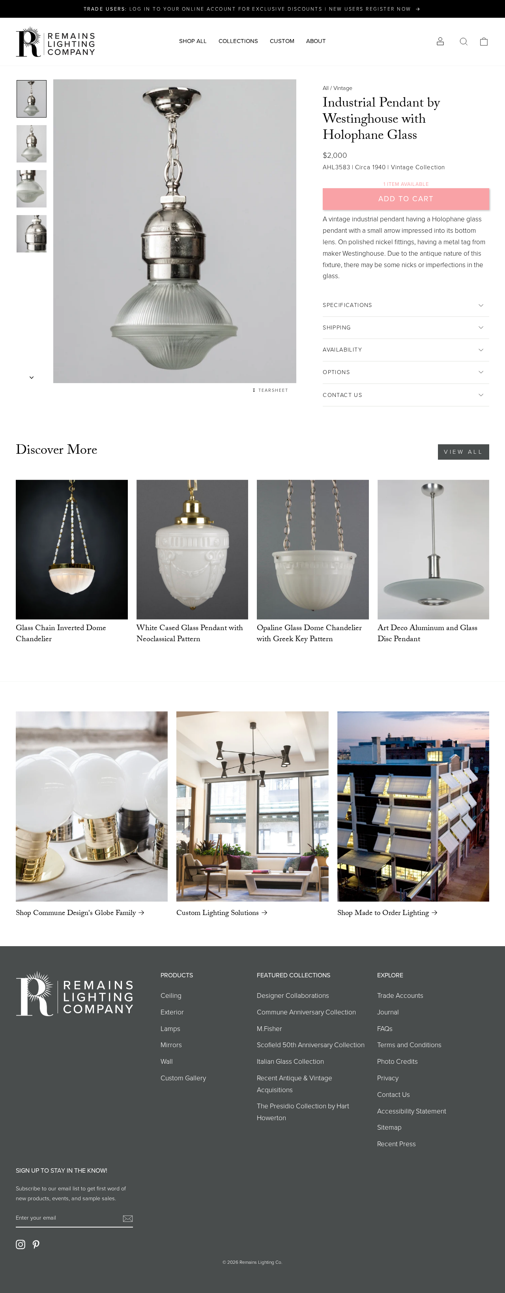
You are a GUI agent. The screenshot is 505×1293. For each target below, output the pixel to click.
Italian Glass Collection (290, 1061)
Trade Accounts (400, 995)
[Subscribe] (128, 1218)
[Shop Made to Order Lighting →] (413, 806)
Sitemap (389, 1127)
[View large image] (32, 99)
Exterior (172, 1012)
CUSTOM (282, 41)
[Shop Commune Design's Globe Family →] (92, 806)
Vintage (342, 88)
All (326, 88)
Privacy (387, 1078)
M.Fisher (269, 1029)
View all (463, 451)
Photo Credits (397, 1061)
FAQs (385, 1029)
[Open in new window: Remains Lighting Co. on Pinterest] (36, 1244)
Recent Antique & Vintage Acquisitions (294, 1084)
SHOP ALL (193, 41)
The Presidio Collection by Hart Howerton (303, 1112)
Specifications (347, 305)
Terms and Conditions (409, 1045)
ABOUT (316, 41)
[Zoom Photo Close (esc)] (174, 231)
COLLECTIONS (238, 41)
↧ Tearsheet (270, 390)
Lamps (170, 1029)
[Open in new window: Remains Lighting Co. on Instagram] (20, 1244)
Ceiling (171, 995)
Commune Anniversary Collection (306, 1012)
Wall (167, 1061)
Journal (388, 1012)
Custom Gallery (183, 1078)
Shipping (337, 327)
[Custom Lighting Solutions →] (252, 806)
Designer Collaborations (293, 995)
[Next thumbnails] (31, 375)
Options (336, 372)
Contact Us (342, 395)
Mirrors (171, 1045)
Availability (342, 349)
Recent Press (396, 1144)
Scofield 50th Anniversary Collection (311, 1045)
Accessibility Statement (411, 1111)
